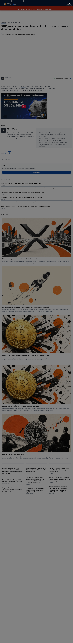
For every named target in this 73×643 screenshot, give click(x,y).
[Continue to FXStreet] (69, 3)
